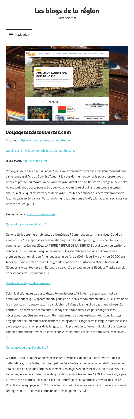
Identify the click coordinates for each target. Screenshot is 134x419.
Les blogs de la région (67, 10)
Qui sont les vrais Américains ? (26, 224)
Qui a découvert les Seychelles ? (27, 347)
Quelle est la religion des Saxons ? (28, 283)
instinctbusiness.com (41, 214)
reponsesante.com (35, 160)
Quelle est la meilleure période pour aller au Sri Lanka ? (42, 150)
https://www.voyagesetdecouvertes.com (46, 140)
